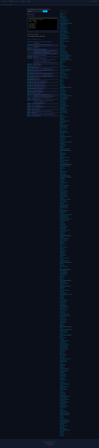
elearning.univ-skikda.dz (64, 413)
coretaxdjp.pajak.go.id (64, 210)
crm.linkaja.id (62, 134)
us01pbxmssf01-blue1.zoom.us (66, 218)
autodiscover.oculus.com (65, 41)
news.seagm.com (63, 21)
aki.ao (61, 83)
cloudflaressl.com (63, 322)
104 (28, 41)
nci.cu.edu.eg (62, 312)
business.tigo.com (63, 102)
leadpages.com (37, 115)
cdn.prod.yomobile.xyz (64, 402)
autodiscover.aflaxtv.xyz (64, 157)
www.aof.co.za (63, 137)
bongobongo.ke (63, 281)
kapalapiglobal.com (63, 305)
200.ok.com (62, 288)
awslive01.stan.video (64, 171)
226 (31, 80)
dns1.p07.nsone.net (63, 51)
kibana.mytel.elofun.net (64, 307)
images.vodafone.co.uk (64, 314)
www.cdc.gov (62, 48)
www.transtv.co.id (63, 319)
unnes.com (62, 339)
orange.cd (62, 297)
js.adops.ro (54, 53)
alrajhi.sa (61, 42)
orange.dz (62, 242)
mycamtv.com (62, 139)
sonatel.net (62, 237)
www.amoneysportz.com (65, 290)
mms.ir (61, 169)
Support (29, 1)
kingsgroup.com (63, 16)
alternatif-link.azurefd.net (65, 165)
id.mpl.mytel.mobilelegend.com (66, 95)
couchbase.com (63, 375)
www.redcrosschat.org (64, 58)
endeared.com (62, 234)
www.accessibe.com (64, 272)
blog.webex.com (63, 90)
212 (30, 65)
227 (31, 82)
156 (32, 93)
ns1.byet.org (62, 295)
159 (32, 41)
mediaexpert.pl (63, 253)
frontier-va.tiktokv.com (64, 105)
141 (32, 115)
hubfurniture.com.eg (64, 207)
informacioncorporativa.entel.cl (40, 96)
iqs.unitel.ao (62, 72)
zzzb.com (62, 183)
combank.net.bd (63, 374)
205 (31, 41)
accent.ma (62, 424)
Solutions (23, 1)
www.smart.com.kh (63, 112)
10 (32, 80)
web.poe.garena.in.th (38, 93)
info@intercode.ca (51, 444)
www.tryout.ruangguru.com (65, 56)
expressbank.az (63, 337)
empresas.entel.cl (45, 94)
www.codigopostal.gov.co (65, 383)
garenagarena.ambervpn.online (66, 214)
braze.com (30, 15)
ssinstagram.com (63, 371)
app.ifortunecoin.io (63, 116)
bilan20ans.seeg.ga (38, 90)
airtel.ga (61, 123)
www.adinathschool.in (64, 217)
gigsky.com (62, 353)
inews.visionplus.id (63, 227)
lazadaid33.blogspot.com (65, 148)
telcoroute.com (63, 407)
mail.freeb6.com (63, 17)
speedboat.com (63, 34)
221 (30, 70)
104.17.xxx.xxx (62, 249)
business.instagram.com (64, 160)
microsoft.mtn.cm (37, 68)
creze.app (62, 181)
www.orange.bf (63, 179)
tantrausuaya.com (63, 52)
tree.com (61, 189)
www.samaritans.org (64, 266)
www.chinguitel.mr (63, 126)
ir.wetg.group (36, 43)
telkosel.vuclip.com (63, 195)
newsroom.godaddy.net (64, 185)
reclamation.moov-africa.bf (65, 199)
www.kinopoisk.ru (63, 428)
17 (29, 41)
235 (32, 88)
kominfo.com (62, 223)
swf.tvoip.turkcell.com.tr (64, 32)
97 (32, 106)
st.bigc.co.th (36, 80)
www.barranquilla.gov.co (39, 103)
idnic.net (61, 67)
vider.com (62, 263)
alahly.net (61, 65)
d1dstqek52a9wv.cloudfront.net (66, 294)
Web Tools (11, 1)
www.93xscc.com (37, 71)
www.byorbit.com (63, 200)
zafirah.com (62, 252)
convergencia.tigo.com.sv (47, 68)
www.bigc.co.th (43, 80)
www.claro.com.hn (63, 343)
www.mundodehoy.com (64, 258)
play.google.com (63, 153)
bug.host (61, 14)
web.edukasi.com (63, 251)
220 (31, 68)
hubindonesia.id (63, 211)
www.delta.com (63, 25)
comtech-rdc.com (63, 354)
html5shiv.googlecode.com (65, 175)
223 (31, 74)
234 (32, 77)
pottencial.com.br (37, 97)
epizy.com (62, 115)
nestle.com (36, 47)
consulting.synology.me (64, 340)
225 (31, 79)
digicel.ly (61, 256)
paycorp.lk (62, 161)
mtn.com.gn (62, 378)
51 (32, 86)
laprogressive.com (63, 425)
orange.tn (62, 385)
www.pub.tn (62, 357)
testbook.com (62, 76)
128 (32, 111)
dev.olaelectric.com (63, 127)
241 (30, 88)
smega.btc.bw (62, 154)
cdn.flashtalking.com (64, 98)
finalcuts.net (62, 39)
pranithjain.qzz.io (63, 301)
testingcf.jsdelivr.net (38, 53)
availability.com (63, 255)
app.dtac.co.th (62, 228)
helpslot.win (62, 325)
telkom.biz (62, 432)
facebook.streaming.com (65, 414)
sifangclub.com (63, 308)
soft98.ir (61, 416)
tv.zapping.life (62, 86)
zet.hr (61, 245)
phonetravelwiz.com (64, 37)
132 (32, 114)
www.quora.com (63, 91)
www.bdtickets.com (64, 273)
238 (31, 85)
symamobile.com (63, 45)
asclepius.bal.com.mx (64, 406)
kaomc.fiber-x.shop (63, 347)
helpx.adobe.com (63, 360)
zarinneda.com (63, 100)
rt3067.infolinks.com (64, 361)
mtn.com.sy (62, 213)
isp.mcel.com (62, 298)
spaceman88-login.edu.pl (39, 102)
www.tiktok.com (63, 144)
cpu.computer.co (63, 418)
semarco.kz (62, 276)
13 (32, 97)
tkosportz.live (62, 172)
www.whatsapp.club (64, 30)
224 (31, 76)
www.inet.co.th (48, 111)
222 (31, 71)
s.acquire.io (62, 221)
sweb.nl (61, 63)
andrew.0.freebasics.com (65, 20)
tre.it (61, 129)
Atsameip (9, 4)
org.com (61, 381)
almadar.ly (62, 84)
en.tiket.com (36, 77)
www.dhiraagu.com (63, 111)
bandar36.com (62, 304)
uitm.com (61, 409)
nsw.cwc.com (36, 109)
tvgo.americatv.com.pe (48, 100)
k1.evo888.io (62, 178)
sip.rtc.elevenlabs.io (64, 97)
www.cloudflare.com (64, 196)
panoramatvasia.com (64, 309)
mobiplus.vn (62, 372)
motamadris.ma (63, 395)
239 (31, 86)
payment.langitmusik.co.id (65, 230)
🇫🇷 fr (96, 1)
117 (32, 83)
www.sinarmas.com (63, 239)
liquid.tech (62, 435)
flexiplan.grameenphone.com (65, 55)
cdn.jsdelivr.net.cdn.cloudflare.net (41, 50)
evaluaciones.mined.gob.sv (65, 315)
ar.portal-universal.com (64, 74)
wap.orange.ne (63, 107)
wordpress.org (62, 410)
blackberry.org (62, 403)
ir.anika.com (36, 41)
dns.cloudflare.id (37, 108)
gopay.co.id (62, 49)
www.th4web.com (63, 192)
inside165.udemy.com (64, 346)
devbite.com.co (63, 231)
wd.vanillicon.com (63, 330)
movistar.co (62, 155)
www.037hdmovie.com (64, 220)
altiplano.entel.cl (37, 94)
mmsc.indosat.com (63, 274)
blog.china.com (63, 122)
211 (30, 64)
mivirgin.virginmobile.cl (64, 238)
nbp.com (61, 80)
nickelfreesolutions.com (64, 35)
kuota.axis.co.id (63, 241)
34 (32, 100)
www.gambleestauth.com (39, 106)
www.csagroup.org (63, 293)
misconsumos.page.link (64, 344)
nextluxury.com (63, 60)
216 (30, 67)
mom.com (62, 265)
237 (31, 83)
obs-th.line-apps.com (64, 77)
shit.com (61, 336)
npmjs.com (62, 118)
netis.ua (61, 327)
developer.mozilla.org (64, 53)
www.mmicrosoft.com (64, 368)
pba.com (35, 112)
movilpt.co (62, 81)
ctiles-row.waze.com (64, 332)
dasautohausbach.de (64, 206)
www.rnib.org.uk (37, 64)
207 (31, 47)
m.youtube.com (63, 104)
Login (93, 1)
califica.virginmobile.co (38, 114)
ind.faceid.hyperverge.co (64, 260)
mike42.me (62, 248)
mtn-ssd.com (62, 140)
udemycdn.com (63, 73)
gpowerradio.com (63, 130)
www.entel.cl (50, 96)
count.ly (61, 362)
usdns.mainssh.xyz (63, 202)
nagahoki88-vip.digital (38, 100)
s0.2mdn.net (62, 287)
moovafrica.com (63, 400)
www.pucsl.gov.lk (63, 321)
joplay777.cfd (62, 101)
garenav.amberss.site (64, 216)
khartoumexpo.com (63, 46)
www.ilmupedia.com (64, 182)
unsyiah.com (62, 367)
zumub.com (62, 88)
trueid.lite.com (62, 224)
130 (32, 112)
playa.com (62, 133)
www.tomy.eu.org (47, 53)
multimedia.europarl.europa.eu (66, 59)
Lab (17, 1)
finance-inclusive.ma (64, 190)
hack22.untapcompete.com (65, 430)
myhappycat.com (63, 27)
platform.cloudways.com (39, 88)
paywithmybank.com (64, 386)
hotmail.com (62, 62)
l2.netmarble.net (63, 341)
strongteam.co (62, 364)
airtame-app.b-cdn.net (64, 369)
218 (32, 68)
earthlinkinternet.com (64, 125)
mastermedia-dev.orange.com (40, 55)
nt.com (61, 114)
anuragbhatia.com (63, 423)
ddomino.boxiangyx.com (64, 121)
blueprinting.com (63, 13)
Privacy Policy (47, 442)
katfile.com (62, 158)
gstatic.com (62, 167)
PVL (51, 445)
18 (29, 94)
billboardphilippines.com (64, 38)
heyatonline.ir (62, 119)
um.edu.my (62, 291)
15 (32, 99)
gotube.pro (62, 427)
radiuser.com (62, 351)
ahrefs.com (62, 323)
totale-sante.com (63, 316)
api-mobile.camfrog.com (64, 420)
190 (32, 67)
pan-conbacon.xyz (63, 225)
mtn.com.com (62, 311)
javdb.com (62, 44)
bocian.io (61, 390)
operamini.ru (62, 277)
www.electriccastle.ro (64, 411)
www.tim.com (62, 318)
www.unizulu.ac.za (63, 389)
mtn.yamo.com (63, 393)
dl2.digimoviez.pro (63, 193)
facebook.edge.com (64, 31)
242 (31, 89)
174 (32, 71)
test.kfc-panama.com (46, 97)
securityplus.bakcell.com (64, 70)
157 (32, 55)
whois (33, 15)
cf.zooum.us (62, 434)
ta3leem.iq (62, 197)
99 (32, 108)
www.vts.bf (62, 417)
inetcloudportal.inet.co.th (39, 111)
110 (32, 109)
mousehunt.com (63, 404)
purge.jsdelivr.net (45, 52)
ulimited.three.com (63, 379)
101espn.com (62, 143)
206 (31, 44)
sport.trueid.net (63, 355)
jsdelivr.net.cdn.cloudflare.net (40, 49)
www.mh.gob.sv (37, 105)
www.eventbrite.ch (63, 188)
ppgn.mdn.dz (62, 168)
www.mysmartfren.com (64, 204)
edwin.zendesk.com (63, 246)
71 (32, 105)
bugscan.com (62, 365)
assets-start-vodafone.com (65, 69)
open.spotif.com (63, 302)
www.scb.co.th (37, 99)
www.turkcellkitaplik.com (65, 396)
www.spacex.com (63, 18)
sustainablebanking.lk (64, 132)
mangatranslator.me (64, 270)
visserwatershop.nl (63, 28)
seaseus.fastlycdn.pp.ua (64, 421)
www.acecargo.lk (63, 376)
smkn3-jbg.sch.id (63, 174)
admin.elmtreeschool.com (39, 83)
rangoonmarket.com (64, 186)
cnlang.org (36, 67)
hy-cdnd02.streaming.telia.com (66, 141)
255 (31, 93)
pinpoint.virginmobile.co (49, 114)
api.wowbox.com (63, 350)
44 (32, 103)
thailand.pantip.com (63, 24)
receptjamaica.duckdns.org (39, 87)
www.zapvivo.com (63, 109)
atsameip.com (62, 392)
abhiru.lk (61, 209)
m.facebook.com (63, 388)
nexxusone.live (63, 382)
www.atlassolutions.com (64, 399)
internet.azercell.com (64, 300)
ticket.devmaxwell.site (64, 283)
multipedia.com (63, 108)
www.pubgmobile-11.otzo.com (66, 136)
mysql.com (62, 203)
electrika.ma (62, 284)
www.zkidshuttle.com (64, 162)
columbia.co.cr (63, 146)
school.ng (62, 259)
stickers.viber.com (63, 397)
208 (31, 56)
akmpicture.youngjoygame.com (66, 329)
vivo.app (61, 333)
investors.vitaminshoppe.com (46, 41)
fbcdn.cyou (62, 431)
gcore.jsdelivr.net (37, 52)
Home (5, 1)
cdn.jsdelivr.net (52, 50)
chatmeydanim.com (63, 66)
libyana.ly (61, 147)
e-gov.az (61, 79)
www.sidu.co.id (63, 244)
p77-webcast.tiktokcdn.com (65, 358)
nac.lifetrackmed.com (64, 348)
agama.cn (62, 279)
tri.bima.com (62, 232)
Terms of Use (52, 442)
